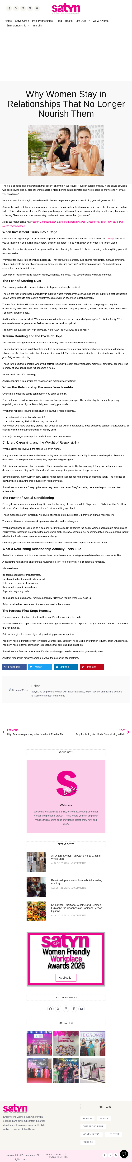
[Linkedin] (30, 8)
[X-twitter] (16, 8)
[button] (14, 667)
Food (59, 21)
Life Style (81, 21)
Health (69, 21)
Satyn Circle (22, 21)
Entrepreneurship (16, 25)
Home (8, 21)
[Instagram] (23, 8)
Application (66, 977)
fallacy (110, 238)
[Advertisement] (66, 52)
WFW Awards (100, 21)
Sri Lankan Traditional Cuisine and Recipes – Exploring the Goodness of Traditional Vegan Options (77, 908)
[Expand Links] (124, 1154)
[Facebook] (50, 1009)
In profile (37, 25)
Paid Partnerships (42, 21)
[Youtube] (37, 8)
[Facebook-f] (9, 8)
